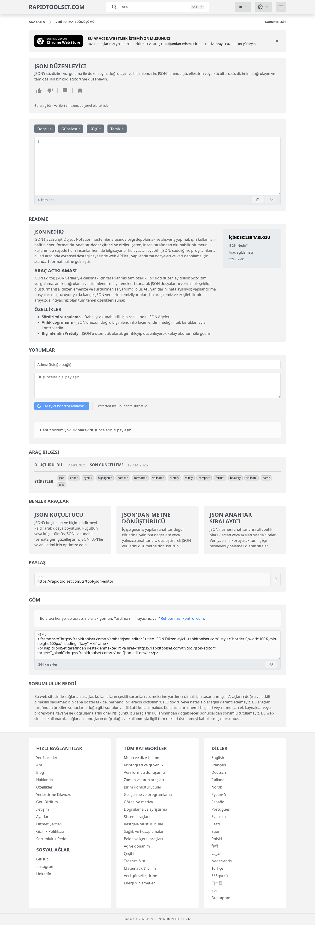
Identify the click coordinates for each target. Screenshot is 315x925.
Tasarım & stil (135, 860)
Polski (216, 838)
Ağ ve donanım (137, 846)
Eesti (215, 824)
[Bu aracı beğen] (39, 90)
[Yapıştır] (258, 199)
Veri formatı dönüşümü (144, 772)
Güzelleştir (70, 128)
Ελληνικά (219, 875)
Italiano (218, 779)
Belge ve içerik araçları (143, 838)
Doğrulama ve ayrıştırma (145, 809)
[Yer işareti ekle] (80, 90)
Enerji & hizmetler (139, 883)
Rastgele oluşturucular (143, 824)
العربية (216, 853)
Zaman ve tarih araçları (144, 779)
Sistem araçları (137, 816)
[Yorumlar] (65, 90)
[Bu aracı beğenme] (50, 90)
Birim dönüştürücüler (142, 787)
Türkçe (217, 868)
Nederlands (221, 860)
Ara (39, 765)
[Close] (277, 41)
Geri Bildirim (47, 801)
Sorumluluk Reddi (51, 838)
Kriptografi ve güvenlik (143, 765)
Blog (40, 772)
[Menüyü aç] (281, 7)
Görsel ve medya (138, 801)
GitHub (42, 859)
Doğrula (44, 128)
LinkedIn (43, 873)
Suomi (217, 831)
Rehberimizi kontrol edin (182, 618)
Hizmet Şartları (49, 824)
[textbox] (159, 166)
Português (220, 809)
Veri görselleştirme (140, 875)
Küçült (95, 128)
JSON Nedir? (238, 245)
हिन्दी (214, 846)
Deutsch (218, 772)
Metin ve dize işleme (141, 757)
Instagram (45, 866)
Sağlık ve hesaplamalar (144, 831)
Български (220, 897)
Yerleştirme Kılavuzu (53, 794)
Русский (218, 794)
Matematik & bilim (140, 868)
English (217, 757)
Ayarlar (42, 816)
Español (218, 801)
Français (218, 765)
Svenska (218, 816)
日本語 (217, 883)
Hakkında (44, 779)
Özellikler (236, 259)
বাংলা (214, 890)
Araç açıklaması (241, 252)
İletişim (42, 809)
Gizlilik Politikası (50, 831)
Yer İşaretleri (47, 757)
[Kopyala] (271, 199)
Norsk (216, 787)
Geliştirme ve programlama (148, 794)
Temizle (117, 128)
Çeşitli (129, 853)
